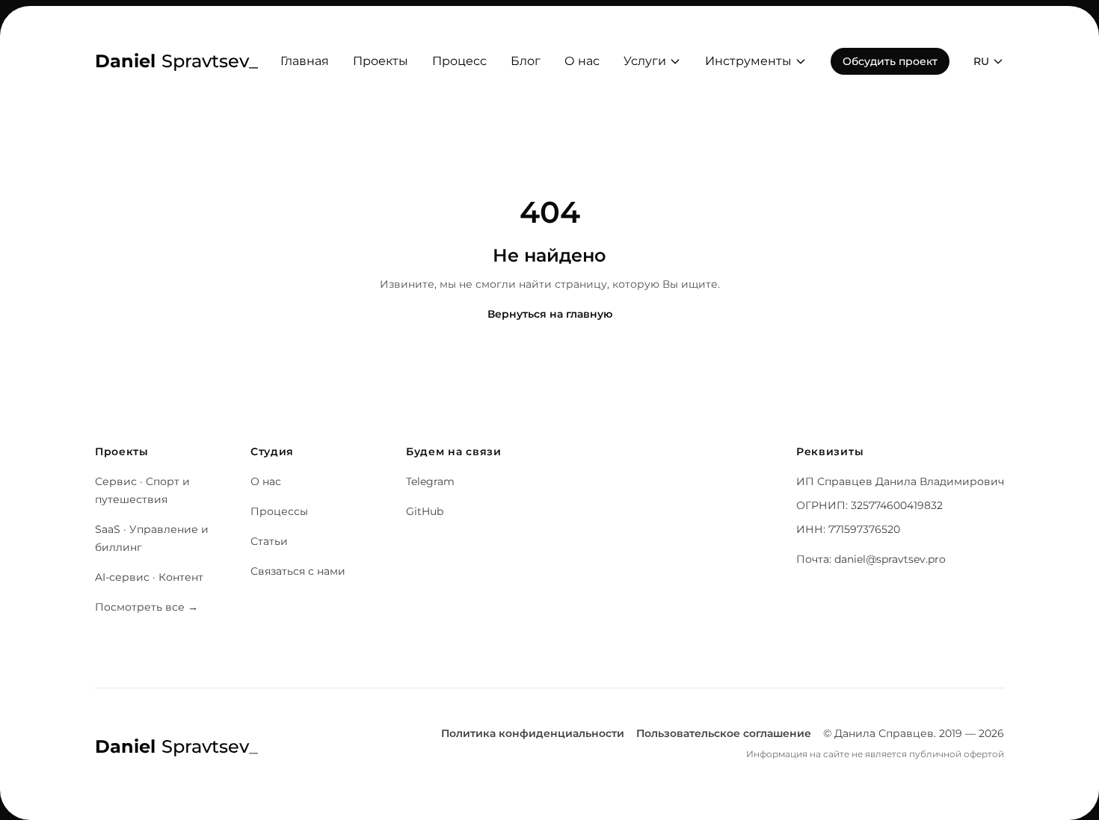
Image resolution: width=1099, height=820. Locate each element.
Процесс (459, 61)
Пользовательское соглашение (723, 733)
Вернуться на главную (549, 314)
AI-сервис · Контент (149, 577)
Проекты (380, 61)
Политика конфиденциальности (532, 733)
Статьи (269, 541)
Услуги (645, 61)
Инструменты (748, 61)
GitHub (424, 511)
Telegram (430, 481)
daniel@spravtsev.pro (890, 559)
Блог (526, 61)
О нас (582, 61)
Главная (304, 61)
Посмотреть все (146, 607)
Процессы (279, 511)
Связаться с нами (297, 571)
